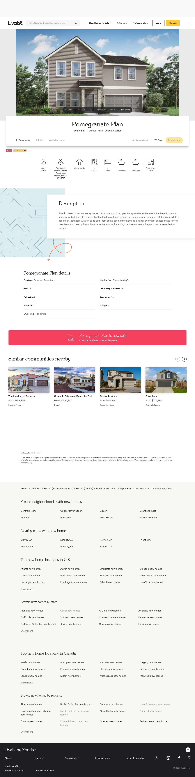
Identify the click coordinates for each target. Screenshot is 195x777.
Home (24, 488)
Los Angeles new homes (73, 582)
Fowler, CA (106, 539)
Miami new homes (110, 582)
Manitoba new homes (111, 704)
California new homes (32, 617)
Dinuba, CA (66, 539)
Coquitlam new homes (33, 669)
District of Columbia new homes (38, 624)
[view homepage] (15, 23)
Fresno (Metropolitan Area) (58, 488)
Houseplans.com (45, 770)
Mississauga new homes (113, 675)
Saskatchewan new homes (154, 721)
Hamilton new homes (111, 669)
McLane (110, 488)
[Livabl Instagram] (168, 758)
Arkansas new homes (149, 610)
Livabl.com (163, 460)
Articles (121, 23)
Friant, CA (145, 539)
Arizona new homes (110, 610)
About (8, 758)
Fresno (99, 488)
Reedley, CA (67, 546)
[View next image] (185, 76)
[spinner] (76, 23)
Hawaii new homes (148, 624)
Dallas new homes (30, 575)
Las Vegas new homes (32, 582)
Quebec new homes (111, 721)
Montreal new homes (151, 675)
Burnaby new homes (111, 662)
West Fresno (106, 517)
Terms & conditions (135, 758)
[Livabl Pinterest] (189, 757)
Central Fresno (29, 510)
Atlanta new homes (31, 568)
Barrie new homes (30, 662)
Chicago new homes (151, 568)
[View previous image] (10, 76)
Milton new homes (70, 675)
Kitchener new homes (152, 669)
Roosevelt (65, 517)
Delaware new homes (150, 617)
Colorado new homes (71, 617)
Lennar (81, 130)
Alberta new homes (31, 704)
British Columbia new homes (76, 704)
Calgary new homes (150, 662)
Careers (39, 758)
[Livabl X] (156, 757)
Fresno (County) (84, 488)
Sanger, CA (106, 546)
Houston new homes (111, 575)
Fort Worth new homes (72, 575)
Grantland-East (148, 510)
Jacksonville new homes (153, 575)
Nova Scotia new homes (113, 711)
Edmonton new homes (72, 669)
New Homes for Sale (99, 23)
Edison (103, 510)
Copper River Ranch (71, 510)
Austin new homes (70, 568)
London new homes (31, 675)
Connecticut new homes (112, 617)
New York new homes (151, 582)
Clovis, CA (26, 539)
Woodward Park (148, 517)
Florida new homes (70, 624)
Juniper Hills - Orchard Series (105, 130)
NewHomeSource (14, 770)
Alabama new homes (32, 610)
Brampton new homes (72, 662)
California (36, 488)
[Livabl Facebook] (179, 757)
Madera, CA (27, 546)
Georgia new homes (110, 624)
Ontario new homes (31, 721)
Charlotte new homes (111, 568)
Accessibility (72, 758)
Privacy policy (102, 758)
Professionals (139, 23)
